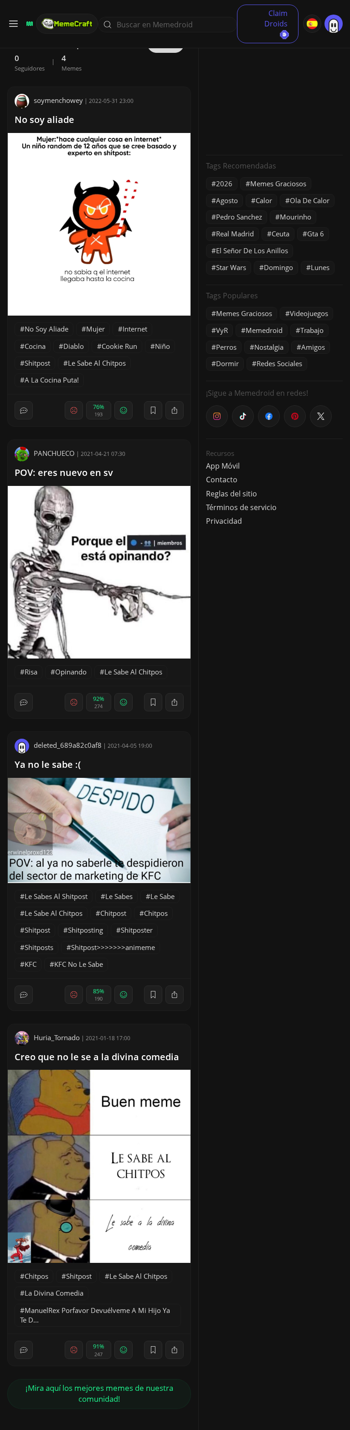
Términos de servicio (241, 507)
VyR (222, 330)
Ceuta (280, 233)
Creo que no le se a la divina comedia (97, 1057)
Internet (135, 328)
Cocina (35, 346)
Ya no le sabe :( (48, 764)
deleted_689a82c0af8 (68, 745)
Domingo (278, 267)
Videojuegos (309, 313)
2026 (224, 183)
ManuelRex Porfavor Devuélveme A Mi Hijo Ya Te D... (95, 1315)
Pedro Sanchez (239, 216)
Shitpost (37, 363)
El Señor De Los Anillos (252, 250)
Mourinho (295, 216)
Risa (31, 671)
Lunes (320, 267)
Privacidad (224, 521)
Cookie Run (119, 346)
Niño (162, 346)
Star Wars (231, 267)
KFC (30, 964)
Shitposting (85, 930)
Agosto (227, 200)
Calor (264, 200)
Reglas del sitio (231, 494)
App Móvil (223, 466)
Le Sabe (162, 896)
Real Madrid (235, 233)
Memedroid (264, 330)
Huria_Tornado (57, 1037)
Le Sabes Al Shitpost (56, 896)
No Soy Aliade (46, 328)
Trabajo (312, 330)
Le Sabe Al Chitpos (97, 363)
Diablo (73, 346)
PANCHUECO (54, 453)
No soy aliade (44, 119)
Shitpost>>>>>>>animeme (113, 947)
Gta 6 (315, 233)
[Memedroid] (28, 23)
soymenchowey (58, 100)
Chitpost (113, 913)
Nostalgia (268, 347)
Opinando (71, 671)
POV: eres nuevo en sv (64, 472)
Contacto (221, 480)
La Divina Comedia (54, 1292)
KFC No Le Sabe (78, 964)
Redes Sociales (279, 363)
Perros (226, 347)
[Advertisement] (274, 91)
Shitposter (137, 930)
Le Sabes (119, 896)
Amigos (313, 347)
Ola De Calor (309, 200)
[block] (174, 410)
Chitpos (156, 913)
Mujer (95, 328)
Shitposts (39, 947)
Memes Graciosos (278, 183)
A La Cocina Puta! (52, 379)
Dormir (227, 363)
